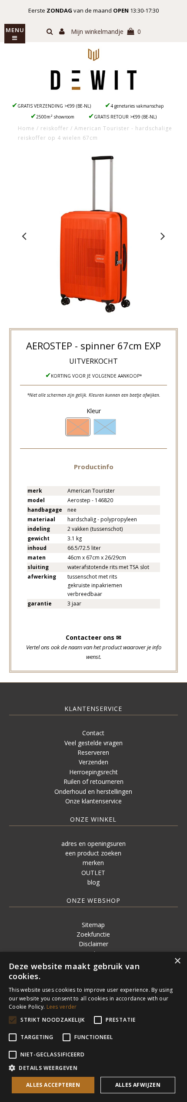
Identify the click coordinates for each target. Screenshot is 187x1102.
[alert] (93, 1027)
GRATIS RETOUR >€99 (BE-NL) (125, 117)
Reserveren (93, 752)
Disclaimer (93, 944)
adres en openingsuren (93, 843)
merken (93, 863)
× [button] (177, 961)
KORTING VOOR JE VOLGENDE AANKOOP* (96, 376)
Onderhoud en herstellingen (93, 791)
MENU (15, 30)
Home (26, 128)
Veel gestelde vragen (93, 743)
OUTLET (93, 872)
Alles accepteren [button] (53, 1085)
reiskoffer (54, 128)
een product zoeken (93, 853)
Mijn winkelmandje (106, 31)
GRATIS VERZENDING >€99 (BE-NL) (54, 106)
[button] (93, 466)
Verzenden (93, 762)
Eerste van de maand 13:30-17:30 (93, 10)
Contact (93, 733)
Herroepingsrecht (93, 772)
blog (93, 882)
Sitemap (93, 925)
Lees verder (62, 1006)
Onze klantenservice (93, 801)
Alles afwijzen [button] (138, 1085)
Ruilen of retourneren (93, 781)
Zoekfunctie (93, 934)
